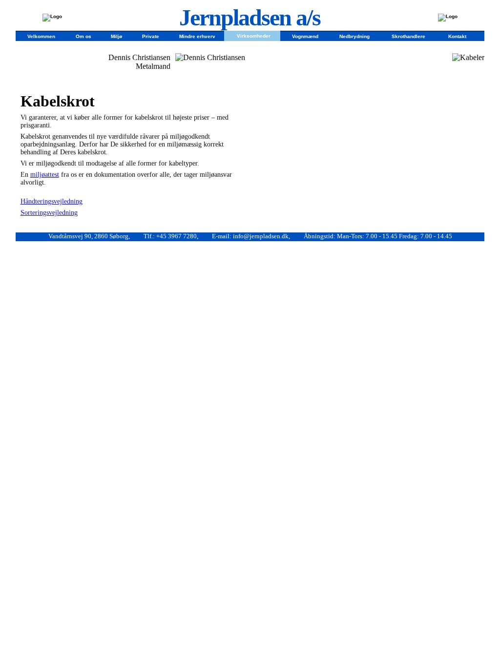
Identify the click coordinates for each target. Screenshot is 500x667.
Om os (83, 36)
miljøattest (44, 174)
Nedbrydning (354, 36)
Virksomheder (254, 35)
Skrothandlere (408, 36)
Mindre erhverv (197, 36)
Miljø (116, 36)
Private (150, 36)
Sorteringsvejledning (49, 212)
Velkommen (41, 36)
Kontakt (457, 36)
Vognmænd (305, 36)
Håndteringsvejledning (52, 201)
